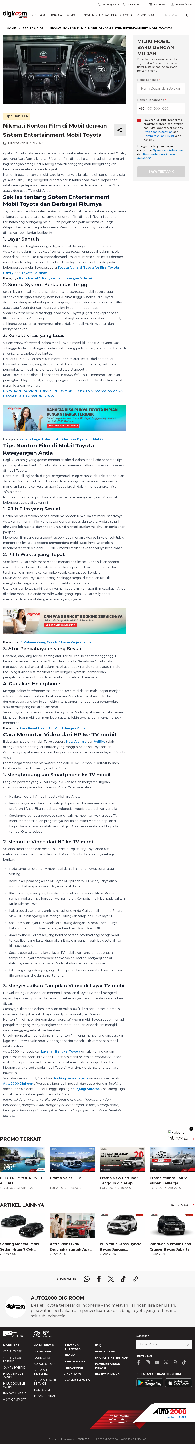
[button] (97, 631)
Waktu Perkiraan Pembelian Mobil (66, 755)
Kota (45, 695)
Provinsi (48, 675)
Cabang (47, 715)
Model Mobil (50, 735)
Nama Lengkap (52, 651)
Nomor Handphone (113, 651)
